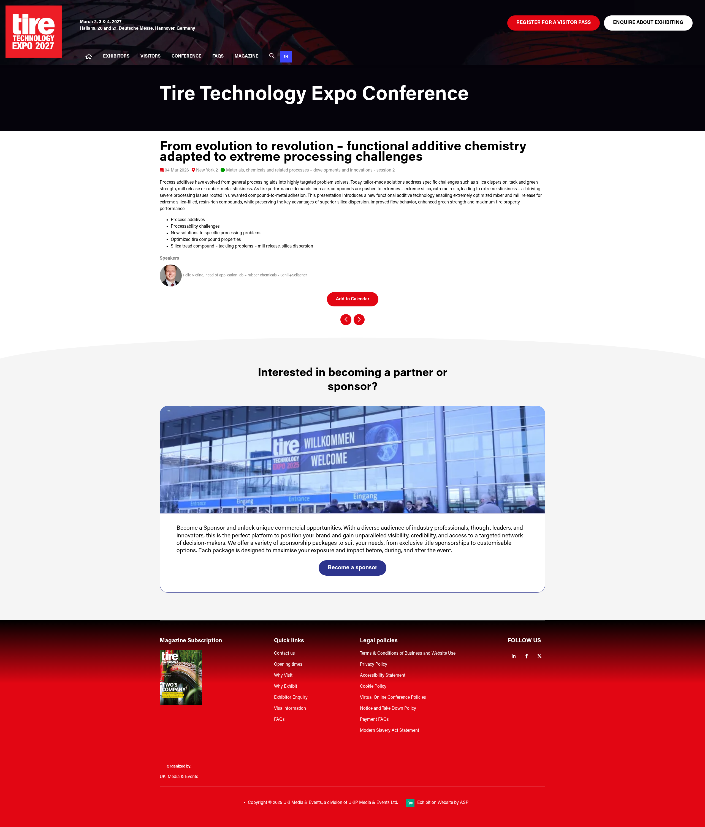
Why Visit (283, 675)
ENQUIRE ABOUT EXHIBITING (648, 22)
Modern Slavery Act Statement (389, 730)
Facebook (526, 656)
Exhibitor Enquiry (291, 697)
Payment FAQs (374, 719)
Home (88, 56)
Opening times (288, 664)
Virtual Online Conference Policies (393, 697)
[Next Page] (359, 319)
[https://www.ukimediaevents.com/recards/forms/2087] (181, 704)
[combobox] (286, 56)
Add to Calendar (352, 299)
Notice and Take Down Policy (388, 708)
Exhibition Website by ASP (442, 803)
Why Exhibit (285, 686)
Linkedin (513, 656)
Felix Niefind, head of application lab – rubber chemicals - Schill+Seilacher (245, 275)
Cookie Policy (373, 686)
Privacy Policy (373, 664)
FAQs (218, 56)
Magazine (246, 56)
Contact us (284, 653)
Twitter (539, 656)
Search (272, 55)
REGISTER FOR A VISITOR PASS (553, 22)
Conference (186, 56)
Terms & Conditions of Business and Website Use (407, 653)
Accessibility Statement (382, 675)
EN (285, 56)
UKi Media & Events (179, 777)
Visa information (290, 708)
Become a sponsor (352, 568)
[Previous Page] (345, 319)
